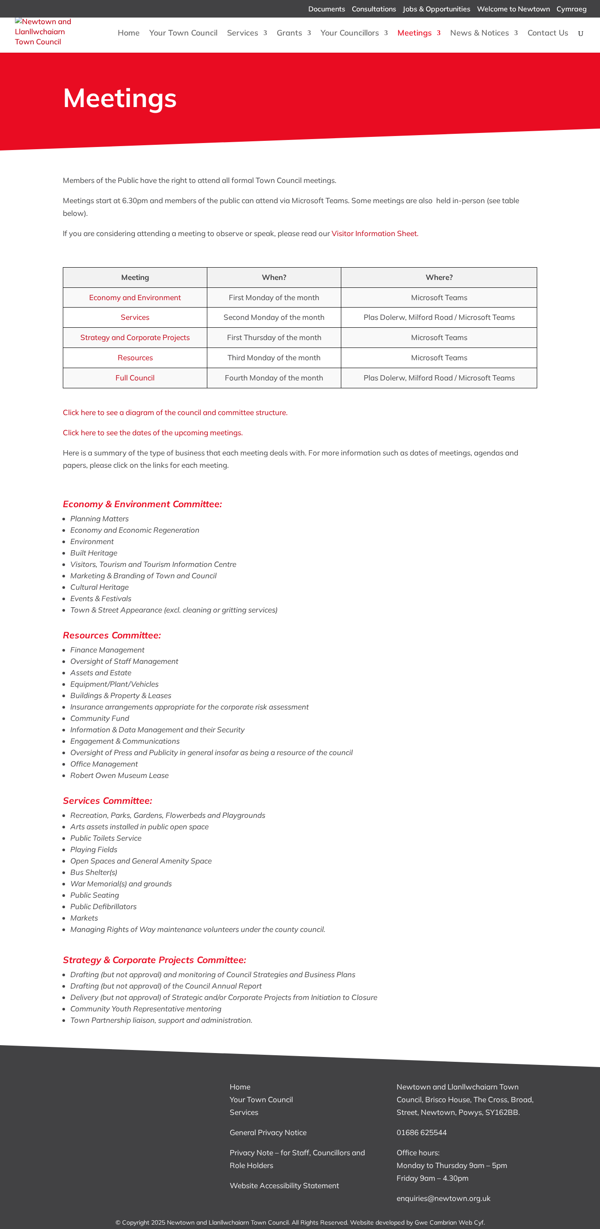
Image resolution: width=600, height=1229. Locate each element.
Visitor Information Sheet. (374, 233)
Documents (326, 9)
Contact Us (548, 34)
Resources (135, 357)
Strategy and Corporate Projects (135, 337)
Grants (289, 34)
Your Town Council (183, 34)
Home (129, 34)
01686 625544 (422, 1132)
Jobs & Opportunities (436, 9)
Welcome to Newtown (513, 9)
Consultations (374, 9)
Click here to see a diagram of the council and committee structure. (175, 412)
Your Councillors (350, 34)
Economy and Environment (135, 297)
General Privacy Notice (268, 1132)
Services (242, 34)
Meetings (415, 34)
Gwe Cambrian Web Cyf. (450, 1222)
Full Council (135, 377)
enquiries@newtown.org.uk (444, 1198)
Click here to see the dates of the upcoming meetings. (153, 432)
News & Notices (479, 34)
